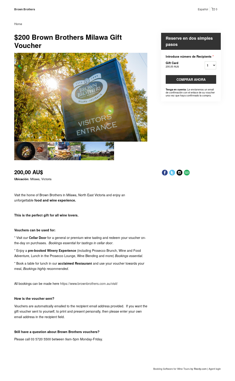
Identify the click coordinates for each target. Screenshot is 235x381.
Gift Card (172, 64)
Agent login (215, 368)
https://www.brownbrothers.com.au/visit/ (89, 283)
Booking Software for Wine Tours (171, 368)
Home (18, 24)
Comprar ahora (191, 79)
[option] (31, 151)
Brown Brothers (24, 9)
